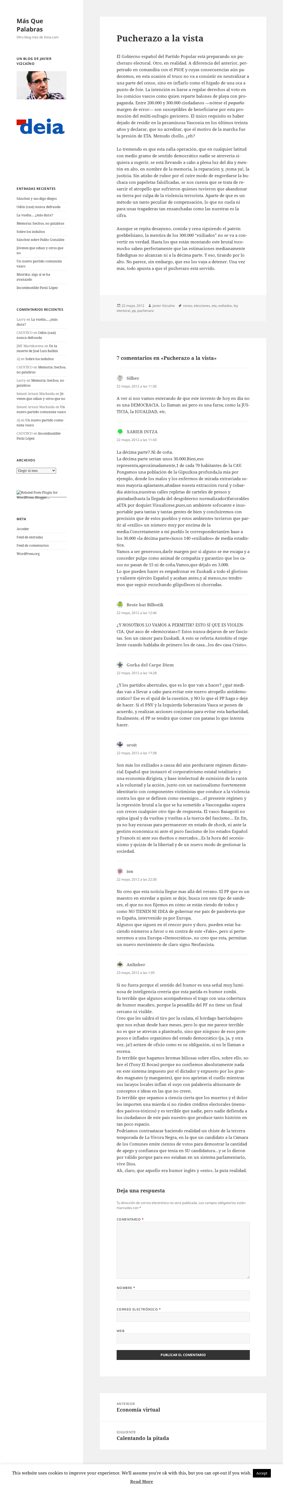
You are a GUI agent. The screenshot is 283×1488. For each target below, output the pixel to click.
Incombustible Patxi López (37, 287)
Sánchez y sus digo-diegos (37, 198)
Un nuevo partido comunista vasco (41, 409)
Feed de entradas (30, 537)
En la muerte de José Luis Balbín (37, 348)
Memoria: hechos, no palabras (40, 223)
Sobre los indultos (31, 231)
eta (214, 305)
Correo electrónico (139, 1309)
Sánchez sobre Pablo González (40, 239)
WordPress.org (28, 553)
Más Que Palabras (30, 25)
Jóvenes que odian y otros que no (41, 396)
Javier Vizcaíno (164, 305)
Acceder (23, 529)
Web (120, 1330)
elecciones (202, 305)
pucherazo (145, 310)
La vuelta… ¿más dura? (35, 215)
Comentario (130, 1219)
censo (187, 305)
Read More (141, 1481)
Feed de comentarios (33, 545)
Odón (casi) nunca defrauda (39, 206)
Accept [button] (262, 1473)
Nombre (126, 1287)
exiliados (225, 305)
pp (134, 310)
